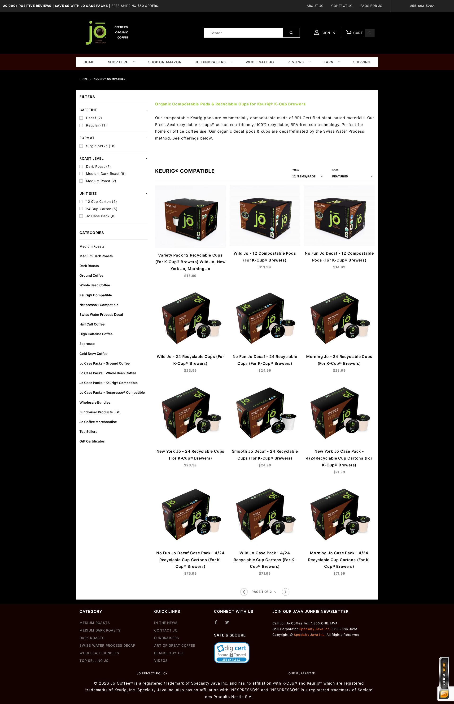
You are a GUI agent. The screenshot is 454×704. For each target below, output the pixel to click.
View (295, 169)
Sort (336, 169)
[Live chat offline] (444, 678)
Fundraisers (166, 638)
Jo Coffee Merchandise (98, 422)
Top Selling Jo (94, 661)
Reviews (296, 62)
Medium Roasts (92, 246)
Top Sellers (88, 431)
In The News (166, 623)
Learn (327, 62)
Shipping (361, 62)
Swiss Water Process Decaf (101, 314)
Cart (361, 33)
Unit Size (88, 193)
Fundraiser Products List (99, 412)
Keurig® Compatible (95, 295)
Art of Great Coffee (174, 645)
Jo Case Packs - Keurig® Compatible (108, 383)
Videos (161, 661)
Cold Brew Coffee (93, 354)
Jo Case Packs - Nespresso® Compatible (112, 392)
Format (87, 138)
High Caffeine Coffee (96, 334)
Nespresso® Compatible (98, 305)
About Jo (315, 6)
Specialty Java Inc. (315, 629)
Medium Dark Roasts (96, 256)
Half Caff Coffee (92, 324)
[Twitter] (229, 624)
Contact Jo (342, 6)
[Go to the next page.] (285, 592)
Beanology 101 (168, 653)
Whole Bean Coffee (94, 285)
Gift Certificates (92, 441)
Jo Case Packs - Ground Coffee (104, 363)
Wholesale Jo (260, 62)
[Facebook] (218, 624)
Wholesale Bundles (94, 402)
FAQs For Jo (371, 6)
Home (88, 62)
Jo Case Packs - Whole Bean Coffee (107, 373)
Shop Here (118, 62)
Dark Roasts (89, 266)
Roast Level (91, 158)
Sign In (327, 33)
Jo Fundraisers (210, 62)
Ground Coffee (91, 275)
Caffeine (88, 110)
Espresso (87, 344)
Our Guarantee (301, 673)
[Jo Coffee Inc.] (105, 32)
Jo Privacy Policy (152, 673)
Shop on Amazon (164, 62)
